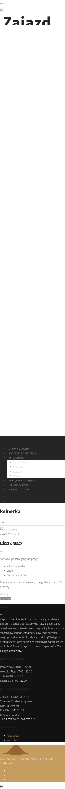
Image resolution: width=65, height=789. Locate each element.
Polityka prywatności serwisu (23, 775)
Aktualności (16, 457)
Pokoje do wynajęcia (22, 480)
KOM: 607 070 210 (19, 489)
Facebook (12, 735)
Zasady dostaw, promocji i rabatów (26, 779)
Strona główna (19, 448)
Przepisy (18, 466)
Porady (17, 471)
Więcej (4, 594)
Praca (16, 475)
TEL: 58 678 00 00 (18, 484)
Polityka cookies (16, 770)
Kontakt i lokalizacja (22, 453)
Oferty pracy (11, 542)
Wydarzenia (20, 462)
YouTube (12, 740)
